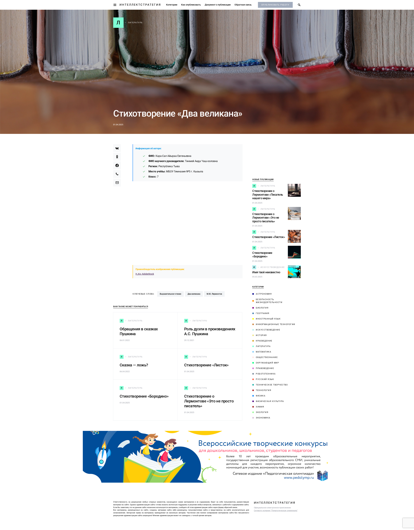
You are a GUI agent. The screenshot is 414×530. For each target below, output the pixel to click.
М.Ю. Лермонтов (214, 294)
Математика (263, 352)
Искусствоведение (268, 330)
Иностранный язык (268, 319)
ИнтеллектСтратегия (140, 4)
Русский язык (265, 379)
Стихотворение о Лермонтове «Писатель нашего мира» (267, 194)
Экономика (263, 418)
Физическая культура (270, 401)
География (262, 313)
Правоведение (265, 368)
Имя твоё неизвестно (266, 272)
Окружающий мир (267, 363)
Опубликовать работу (275, 5)
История (261, 335)
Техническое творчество (272, 385)
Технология (263, 390)
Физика (260, 396)
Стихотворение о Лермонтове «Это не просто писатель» (209, 401)
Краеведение (264, 341)
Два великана (194, 294)
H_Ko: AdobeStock (145, 274)
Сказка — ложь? (134, 365)
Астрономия (264, 294)
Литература (263, 346)
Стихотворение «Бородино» (144, 396)
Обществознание (267, 357)
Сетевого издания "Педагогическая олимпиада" (276, 510)
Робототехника (266, 374)
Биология (262, 308)
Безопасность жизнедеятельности (269, 300)
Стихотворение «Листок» (206, 365)
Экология (262, 412)
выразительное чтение (170, 294)
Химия (260, 407)
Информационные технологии (275, 324)
